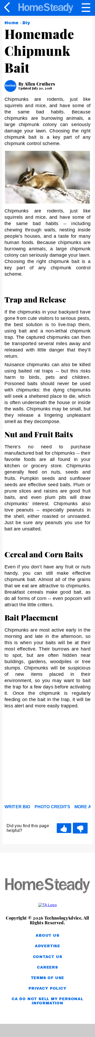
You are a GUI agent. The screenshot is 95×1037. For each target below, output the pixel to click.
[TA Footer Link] (47, 905)
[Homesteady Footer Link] (47, 886)
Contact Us (47, 957)
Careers (47, 967)
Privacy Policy (47, 988)
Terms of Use (47, 978)
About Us (47, 935)
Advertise (47, 946)
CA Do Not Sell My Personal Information (47, 1001)
